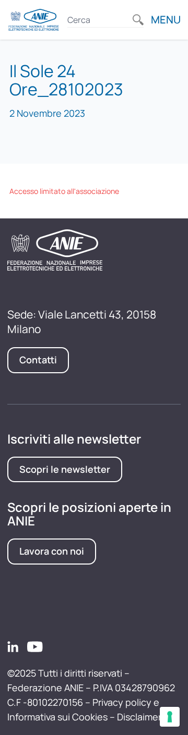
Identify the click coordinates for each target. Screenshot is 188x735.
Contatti (38, 359)
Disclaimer (139, 716)
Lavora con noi (51, 551)
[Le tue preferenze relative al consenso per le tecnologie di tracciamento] (170, 717)
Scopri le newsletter (64, 469)
